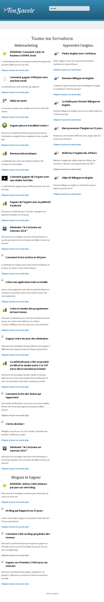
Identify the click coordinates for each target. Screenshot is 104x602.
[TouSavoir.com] (18, 10)
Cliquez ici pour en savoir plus (15, 70)
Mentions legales (52, 593)
